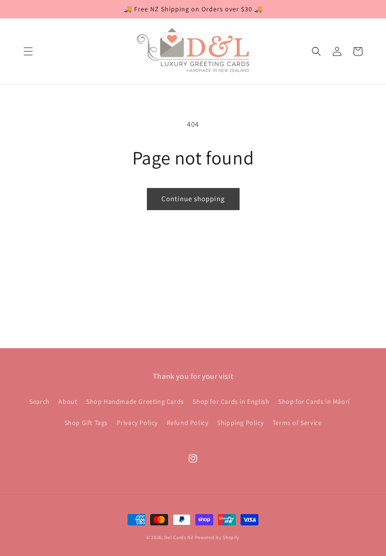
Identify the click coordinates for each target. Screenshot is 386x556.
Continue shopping (193, 198)
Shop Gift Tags (86, 422)
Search (39, 401)
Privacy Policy (137, 422)
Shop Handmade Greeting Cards (135, 401)
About (67, 401)
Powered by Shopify (217, 537)
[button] (28, 51)
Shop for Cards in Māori (314, 401)
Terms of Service (297, 422)
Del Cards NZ (178, 537)
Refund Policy (188, 422)
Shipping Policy (240, 422)
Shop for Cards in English (231, 401)
